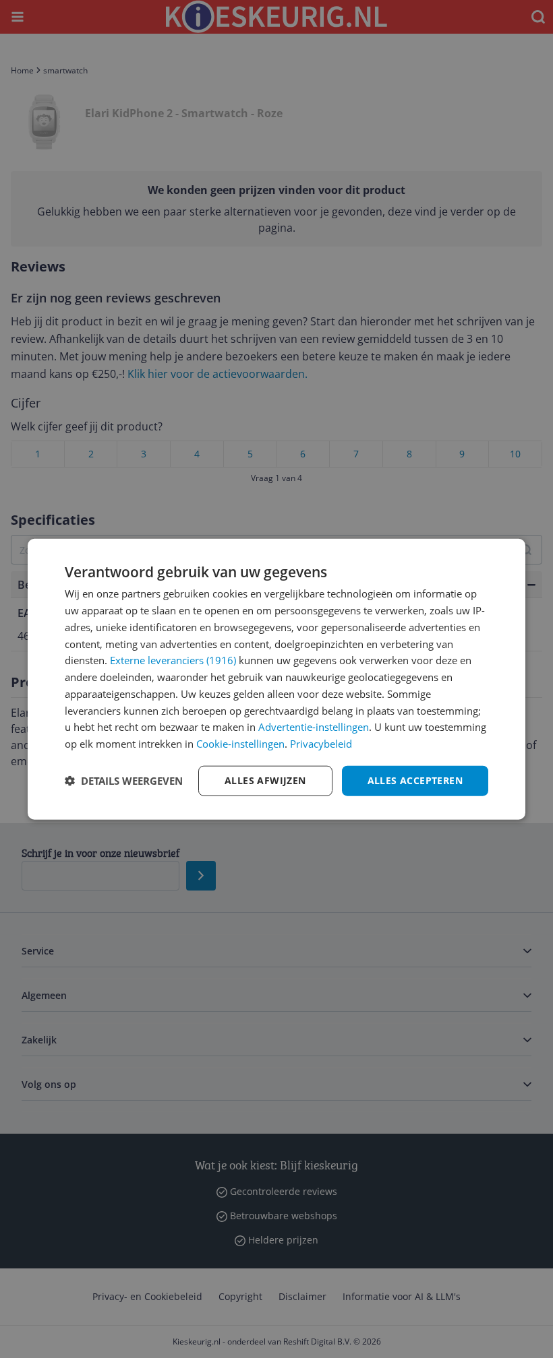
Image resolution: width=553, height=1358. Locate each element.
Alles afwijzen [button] (265, 780)
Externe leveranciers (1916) (173, 660)
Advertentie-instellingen (313, 727)
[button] (124, 780)
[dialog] (276, 679)
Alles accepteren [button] (415, 780)
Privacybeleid (321, 743)
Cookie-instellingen (240, 743)
